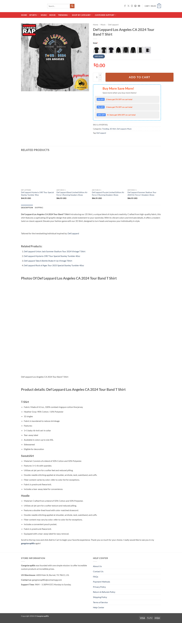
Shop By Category (81, 15)
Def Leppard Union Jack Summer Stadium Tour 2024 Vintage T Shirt (54, 251)
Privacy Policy (99, 587)
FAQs (95, 576)
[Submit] (72, 6)
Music (44, 15)
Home (24, 15)
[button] (153, 6)
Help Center (98, 607)
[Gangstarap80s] (32, 6)
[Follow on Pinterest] (135, 6)
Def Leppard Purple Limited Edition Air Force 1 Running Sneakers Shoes (108, 193)
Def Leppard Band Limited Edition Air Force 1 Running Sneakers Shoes (72, 193)
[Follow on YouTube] (139, 6)
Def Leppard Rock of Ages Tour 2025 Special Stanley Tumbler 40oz (54, 265)
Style (95, 43)
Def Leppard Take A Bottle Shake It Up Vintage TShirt (48, 260)
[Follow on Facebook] (125, 6)
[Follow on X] (128, 6)
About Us (97, 566)
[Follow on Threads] (132, 6)
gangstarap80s (28, 543)
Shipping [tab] (39, 208)
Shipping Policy (100, 597)
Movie (52, 15)
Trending (63, 15)
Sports (33, 15)
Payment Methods (101, 581)
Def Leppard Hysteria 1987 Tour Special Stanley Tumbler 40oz (37, 193)
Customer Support (104, 15)
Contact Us (98, 571)
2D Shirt (113, 129)
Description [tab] (27, 208)
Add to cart (139, 77)
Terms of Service (100, 602)
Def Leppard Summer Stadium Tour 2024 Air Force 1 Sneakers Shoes (142, 193)
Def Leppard (113, 25)
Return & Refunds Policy (104, 592)
